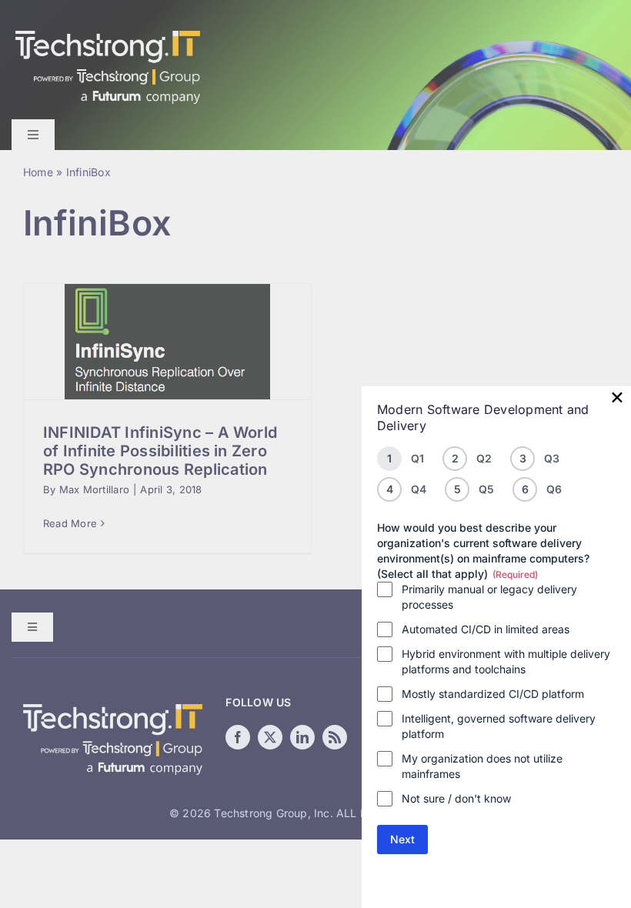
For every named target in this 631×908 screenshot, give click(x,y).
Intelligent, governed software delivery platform (499, 726)
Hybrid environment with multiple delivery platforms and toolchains (506, 661)
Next (402, 839)
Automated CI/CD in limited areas (485, 629)
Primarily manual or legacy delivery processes (489, 597)
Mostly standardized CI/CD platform (493, 693)
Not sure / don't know (456, 798)
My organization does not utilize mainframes (482, 766)
